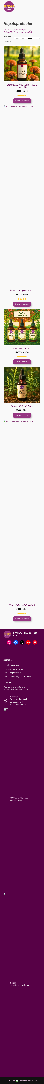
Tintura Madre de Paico (22, 406)
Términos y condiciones (13, 669)
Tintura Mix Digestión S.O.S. (22, 290)
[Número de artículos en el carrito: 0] (38, 6)
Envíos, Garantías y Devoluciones (17, 676)
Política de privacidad (12, 672)
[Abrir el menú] (27, 6)
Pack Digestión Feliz (22, 348)
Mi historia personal (11, 665)
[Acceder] (33, 7)
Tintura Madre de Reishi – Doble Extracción (22, 85)
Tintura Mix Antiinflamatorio (22, 605)
